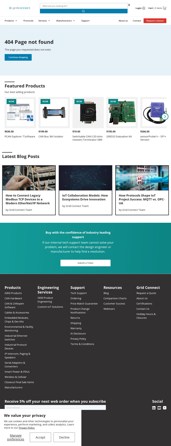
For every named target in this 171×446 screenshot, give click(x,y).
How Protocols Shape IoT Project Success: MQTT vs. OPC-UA (142, 199)
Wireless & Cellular (16, 377)
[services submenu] (49, 20)
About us (123, 20)
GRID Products (13, 293)
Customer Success (114, 303)
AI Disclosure (78, 333)
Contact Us (142, 308)
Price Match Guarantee (84, 303)
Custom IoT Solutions (50, 306)
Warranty (76, 328)
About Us (142, 298)
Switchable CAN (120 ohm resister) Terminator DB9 (87, 138)
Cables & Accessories (17, 312)
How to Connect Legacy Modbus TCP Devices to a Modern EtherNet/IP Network (28, 199)
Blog (106, 293)
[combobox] (84, 6)
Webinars (109, 308)
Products (9, 20)
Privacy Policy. (27, 427)
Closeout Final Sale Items (19, 382)
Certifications (144, 303)
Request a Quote (155, 20)
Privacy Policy (78, 338)
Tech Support (78, 293)
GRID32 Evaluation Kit (119, 136)
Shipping (75, 323)
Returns (75, 317)
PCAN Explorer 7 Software (20, 136)
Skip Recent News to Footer (16, 161)
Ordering (75, 298)
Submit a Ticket (85, 262)
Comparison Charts (115, 298)
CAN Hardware (13, 298)
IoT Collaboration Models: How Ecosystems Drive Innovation (85, 197)
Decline (64, 437)
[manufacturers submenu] (74, 20)
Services (42, 20)
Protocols (28, 20)
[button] (129, 6)
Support (85, 20)
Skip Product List (12, 79)
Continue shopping (18, 57)
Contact (137, 20)
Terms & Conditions (82, 344)
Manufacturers (64, 20)
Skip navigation (10, 3)
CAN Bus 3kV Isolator (51, 136)
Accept (40, 437)
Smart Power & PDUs (17, 371)
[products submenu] (16, 20)
